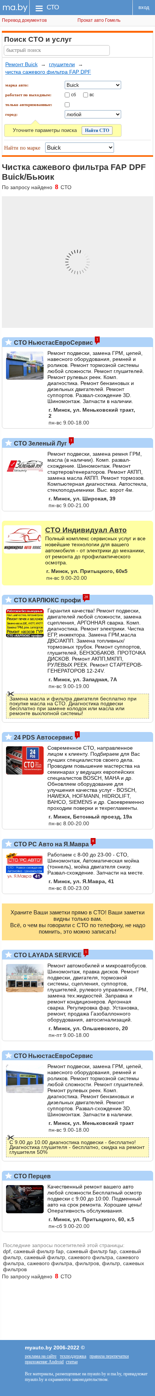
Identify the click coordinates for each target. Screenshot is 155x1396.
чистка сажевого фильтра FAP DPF (48, 72)
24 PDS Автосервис (42, 737)
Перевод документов (24, 20)
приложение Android (44, 1361)
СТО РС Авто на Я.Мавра (50, 844)
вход (143, 7)
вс (92, 94)
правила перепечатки (109, 1356)
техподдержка (73, 1356)
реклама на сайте (40, 1356)
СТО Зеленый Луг (39, 443)
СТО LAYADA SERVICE (47, 955)
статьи (72, 1361)
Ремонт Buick (21, 64)
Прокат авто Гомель (99, 20)
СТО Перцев (31, 1176)
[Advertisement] (77, 1306)
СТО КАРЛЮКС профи (46, 600)
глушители (62, 64)
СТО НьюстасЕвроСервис (52, 343)
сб (73, 94)
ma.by (14, 7)
